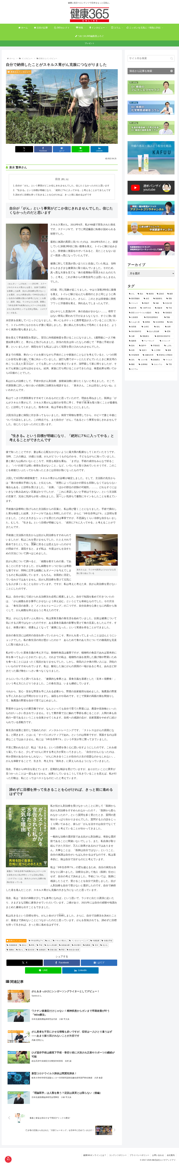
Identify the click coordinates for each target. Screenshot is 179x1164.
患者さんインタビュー (17, 941)
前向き (24, 945)
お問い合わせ (158, 1155)
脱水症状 (31, 950)
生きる (105, 945)
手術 (40, 945)
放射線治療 (65, 945)
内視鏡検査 (13, 945)
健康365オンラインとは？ (94, 1155)
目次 (57, 179)
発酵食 (11, 950)
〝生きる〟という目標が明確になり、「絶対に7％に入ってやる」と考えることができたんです (63, 190)
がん (49, 941)
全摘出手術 (108, 941)
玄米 (96, 945)
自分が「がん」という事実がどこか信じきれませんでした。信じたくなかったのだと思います (62, 185)
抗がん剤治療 (52, 945)
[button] (171, 58)
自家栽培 (42, 950)
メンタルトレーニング (79, 941)
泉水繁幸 (77, 945)
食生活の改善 (74, 950)
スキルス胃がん (61, 941)
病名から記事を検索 (140, 71)
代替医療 (96, 941)
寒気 (32, 945)
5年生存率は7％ (37, 941)
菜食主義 (53, 950)
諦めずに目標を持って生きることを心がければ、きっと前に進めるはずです (53, 194)
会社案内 (171, 1155)
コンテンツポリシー (118, 1155)
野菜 (63, 950)
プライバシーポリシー (139, 1155)
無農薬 (87, 945)
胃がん (20, 950)
